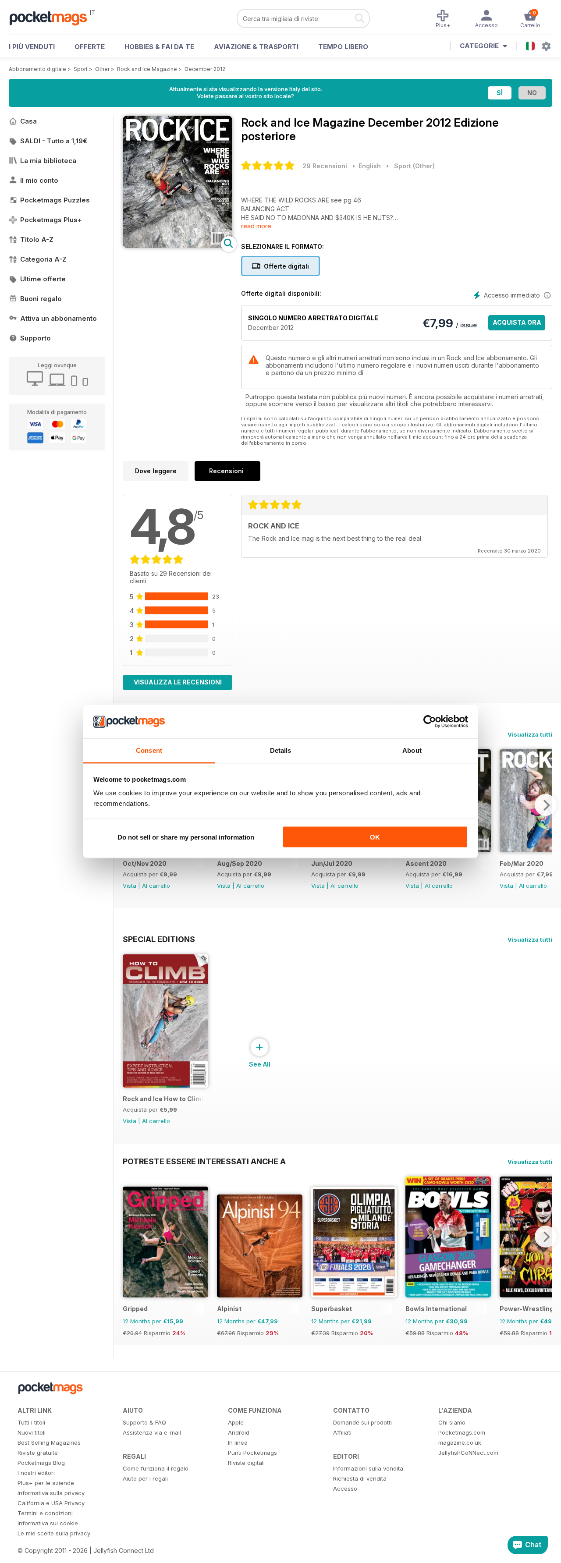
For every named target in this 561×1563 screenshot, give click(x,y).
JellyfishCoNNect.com (468, 1452)
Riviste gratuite (38, 1452)
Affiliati (342, 1432)
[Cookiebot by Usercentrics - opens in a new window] (429, 721)
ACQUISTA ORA (517, 322)
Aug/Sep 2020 (239, 863)
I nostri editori (36, 1472)
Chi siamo (451, 1422)
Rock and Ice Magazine (147, 69)
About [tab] (412, 750)
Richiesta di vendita (360, 1478)
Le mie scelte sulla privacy (54, 1533)
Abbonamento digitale (37, 69)
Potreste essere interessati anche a (204, 1161)
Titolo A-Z (36, 239)
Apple (236, 1422)
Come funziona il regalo (155, 1468)
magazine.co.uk (459, 1442)
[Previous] (129, 1237)
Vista (129, 885)
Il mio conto (39, 180)
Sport (81, 69)
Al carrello (156, 885)
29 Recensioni (324, 166)
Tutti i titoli (31, 1422)
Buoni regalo (41, 298)
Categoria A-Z (43, 259)
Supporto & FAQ (144, 1422)
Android (238, 1432)
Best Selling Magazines (49, 1442)
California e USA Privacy (51, 1502)
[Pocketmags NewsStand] (52, 17)
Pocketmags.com (461, 1432)
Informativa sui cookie (48, 1523)
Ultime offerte (43, 279)
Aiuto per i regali (145, 1478)
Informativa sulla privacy (51, 1492)
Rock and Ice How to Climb (163, 1098)
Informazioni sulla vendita (368, 1468)
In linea (238, 1442)
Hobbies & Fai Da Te (159, 47)
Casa (28, 121)
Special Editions (159, 939)
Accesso (345, 1488)
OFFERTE (90, 47)
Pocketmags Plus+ (51, 220)
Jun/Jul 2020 (331, 863)
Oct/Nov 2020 (145, 863)
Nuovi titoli (32, 1432)
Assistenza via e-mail (152, 1432)
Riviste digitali (246, 1462)
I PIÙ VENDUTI (32, 47)
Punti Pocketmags (252, 1452)
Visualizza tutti (530, 734)
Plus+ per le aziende (46, 1482)
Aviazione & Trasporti (256, 47)
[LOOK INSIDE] (177, 245)
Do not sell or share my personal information (185, 836)
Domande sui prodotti (362, 1422)
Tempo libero (343, 47)
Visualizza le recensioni (178, 682)
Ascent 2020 (426, 863)
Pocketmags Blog (41, 1462)
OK (375, 836)
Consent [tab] (149, 750)
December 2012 (205, 69)
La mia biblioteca (48, 160)
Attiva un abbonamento (58, 318)
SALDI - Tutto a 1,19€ (53, 141)
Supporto (35, 338)
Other (102, 69)
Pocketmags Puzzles (55, 200)
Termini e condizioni (45, 1513)
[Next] (546, 805)
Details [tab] (280, 750)
